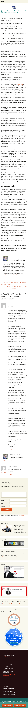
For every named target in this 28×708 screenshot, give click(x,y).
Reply (11, 449)
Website (3, 506)
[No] (26, 703)
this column (20, 84)
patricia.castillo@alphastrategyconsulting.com (10, 556)
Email (3, 503)
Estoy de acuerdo (7, 705)
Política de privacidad (19, 705)
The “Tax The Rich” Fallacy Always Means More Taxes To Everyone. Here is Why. (14, 287)
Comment (4, 491)
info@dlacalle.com (6, 656)
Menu (2, 1)
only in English (10, 579)
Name (3, 500)
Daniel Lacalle (21, 14)
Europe (14, 14)
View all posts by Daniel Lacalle (12, 274)
